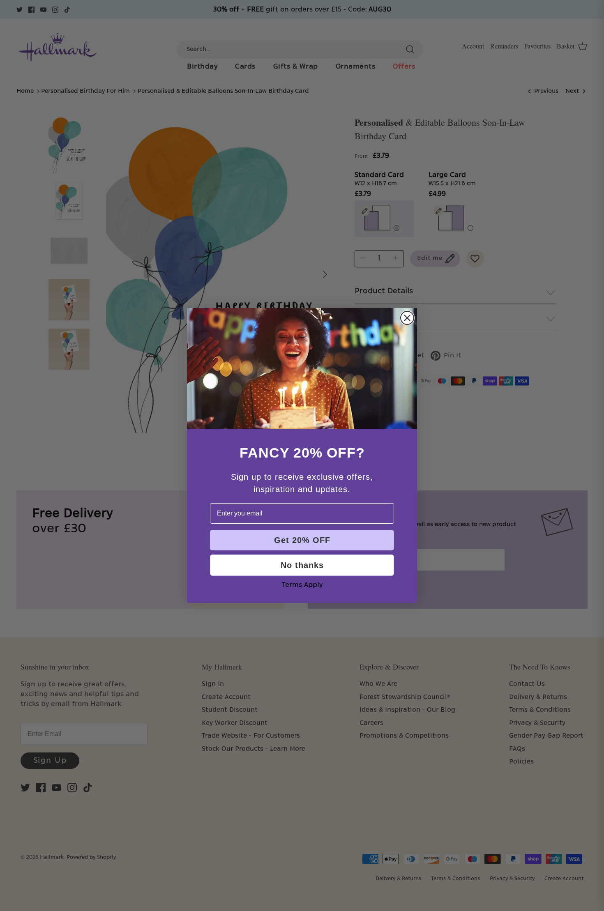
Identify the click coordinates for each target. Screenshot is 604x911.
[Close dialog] (407, 317)
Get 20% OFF (302, 540)
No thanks (302, 565)
